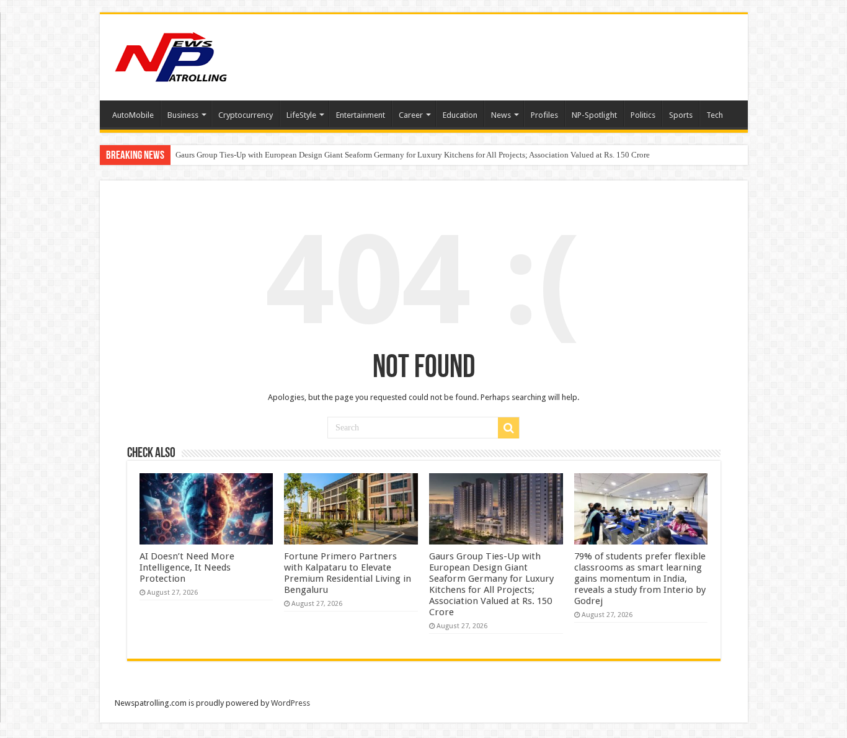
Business (182, 115)
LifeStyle (301, 115)
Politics (643, 115)
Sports (681, 115)
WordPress (290, 703)
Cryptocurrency (245, 115)
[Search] (508, 427)
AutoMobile (133, 115)
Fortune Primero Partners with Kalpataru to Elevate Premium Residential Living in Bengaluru (347, 573)
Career (411, 115)
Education (460, 115)
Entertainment (360, 115)
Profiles (544, 115)
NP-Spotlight (594, 115)
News (501, 115)
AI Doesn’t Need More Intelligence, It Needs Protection (187, 567)
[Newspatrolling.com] (171, 55)
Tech (714, 115)
